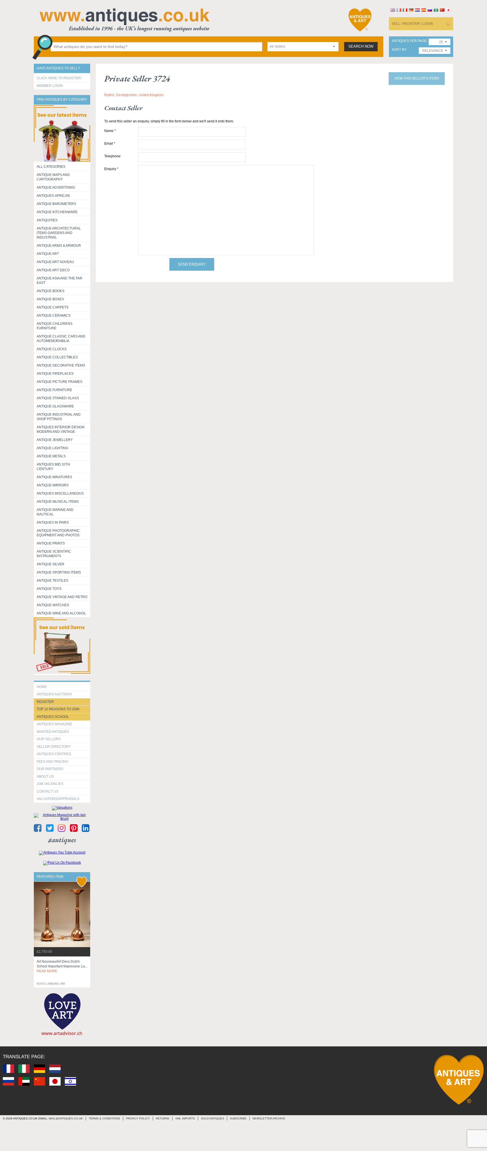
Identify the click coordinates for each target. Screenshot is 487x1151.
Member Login (50, 86)
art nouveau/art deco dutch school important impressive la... (62, 966)
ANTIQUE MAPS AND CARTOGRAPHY (53, 177)
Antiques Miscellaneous (60, 493)
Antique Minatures (54, 477)
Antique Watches (53, 605)
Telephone (112, 156)
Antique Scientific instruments (54, 554)
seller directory (54, 747)
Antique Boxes (50, 299)
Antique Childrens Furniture (54, 326)
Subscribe (238, 1118)
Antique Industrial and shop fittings (59, 417)
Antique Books (50, 291)
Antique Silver (50, 564)
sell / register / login (412, 24)
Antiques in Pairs (53, 522)
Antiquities (47, 220)
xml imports (185, 1118)
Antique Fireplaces (55, 374)
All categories (51, 167)
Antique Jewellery (55, 440)
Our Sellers (49, 739)
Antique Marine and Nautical (55, 512)
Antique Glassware (55, 406)
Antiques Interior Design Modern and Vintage (61, 429)
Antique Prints (51, 543)
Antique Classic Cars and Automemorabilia (61, 338)
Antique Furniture (54, 390)
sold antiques (212, 1118)
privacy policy (138, 1118)
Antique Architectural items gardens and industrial (59, 232)
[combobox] (302, 46)
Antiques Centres (54, 754)
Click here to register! (59, 78)
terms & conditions (104, 1118)
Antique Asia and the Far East (59, 280)
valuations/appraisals (58, 799)
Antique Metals (51, 456)
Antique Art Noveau (55, 262)
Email (109, 143)
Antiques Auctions (54, 694)
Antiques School (53, 717)
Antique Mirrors (52, 485)
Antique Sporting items (59, 572)
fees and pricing (52, 762)
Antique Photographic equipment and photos (58, 533)
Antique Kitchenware (57, 212)
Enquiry (111, 169)
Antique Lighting (52, 448)
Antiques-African (53, 196)
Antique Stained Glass (58, 398)
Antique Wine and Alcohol (61, 613)
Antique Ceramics (53, 315)
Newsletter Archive (269, 1118)
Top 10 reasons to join (58, 709)
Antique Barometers (56, 204)
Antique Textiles (52, 581)
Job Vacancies (50, 784)
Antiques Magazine (54, 724)
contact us (47, 791)
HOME (42, 687)
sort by (399, 50)
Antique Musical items (58, 502)
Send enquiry (192, 264)
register (45, 702)
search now (360, 46)
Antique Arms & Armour (59, 246)
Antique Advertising (56, 187)
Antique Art (48, 254)
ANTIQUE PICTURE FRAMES (59, 382)
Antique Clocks (52, 349)
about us (45, 777)
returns (162, 1118)
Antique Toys (49, 589)
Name (110, 131)
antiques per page (409, 41)
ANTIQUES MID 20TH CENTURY (53, 466)
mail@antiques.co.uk (66, 1118)
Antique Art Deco (53, 270)
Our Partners (50, 769)
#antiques (62, 839)
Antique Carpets (52, 307)
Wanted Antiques (53, 732)
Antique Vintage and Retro (62, 597)
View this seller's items (416, 78)
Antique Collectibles (57, 357)
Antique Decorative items (61, 365)
